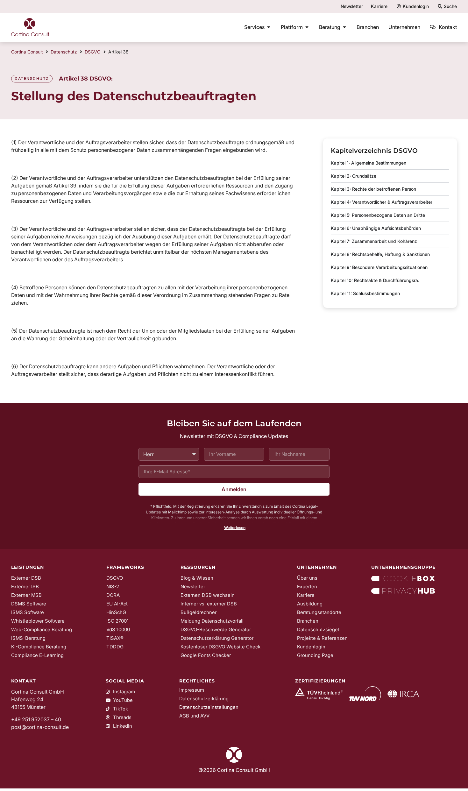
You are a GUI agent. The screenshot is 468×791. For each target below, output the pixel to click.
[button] (234, 528)
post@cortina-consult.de (40, 727)
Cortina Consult (27, 51)
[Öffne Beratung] (344, 27)
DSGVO (93, 51)
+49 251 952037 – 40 (36, 719)
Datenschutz (64, 51)
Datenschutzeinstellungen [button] (208, 707)
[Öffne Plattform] (306, 27)
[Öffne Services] (268, 27)
